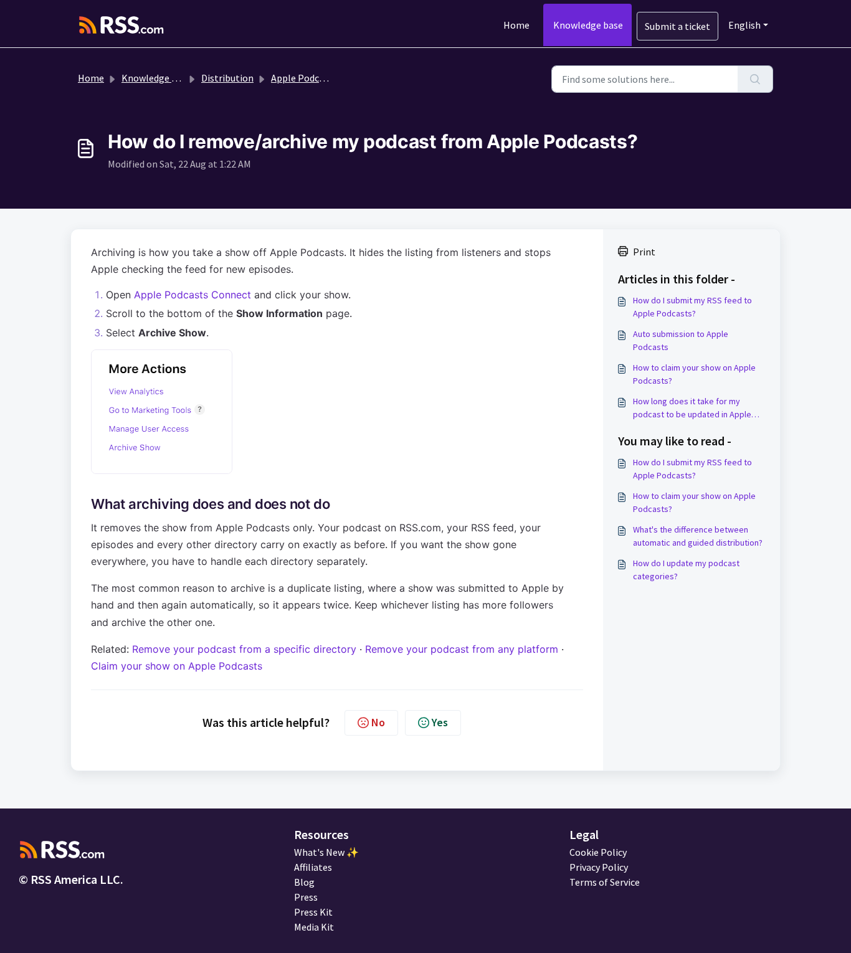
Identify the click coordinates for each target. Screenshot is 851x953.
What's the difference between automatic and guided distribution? (698, 536)
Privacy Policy (598, 867)
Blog (304, 882)
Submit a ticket (677, 26)
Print (644, 251)
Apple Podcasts (304, 78)
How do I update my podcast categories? (686, 569)
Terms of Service (604, 882)
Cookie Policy (598, 852)
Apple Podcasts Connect (192, 294)
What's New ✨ (326, 852)
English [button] (744, 25)
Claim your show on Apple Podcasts (176, 666)
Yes (440, 722)
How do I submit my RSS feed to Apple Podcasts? (692, 307)
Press (306, 897)
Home (516, 25)
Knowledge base (588, 25)
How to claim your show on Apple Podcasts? (694, 374)
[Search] (755, 79)
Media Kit (314, 927)
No (378, 722)
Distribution (227, 78)
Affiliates (313, 867)
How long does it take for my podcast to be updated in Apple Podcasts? (692, 408)
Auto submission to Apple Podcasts (680, 340)
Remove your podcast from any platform (461, 649)
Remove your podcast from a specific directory (244, 649)
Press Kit (313, 912)
